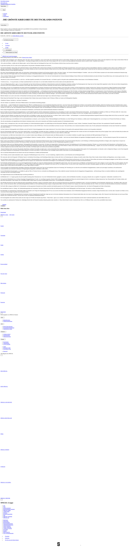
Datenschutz (5, 521)
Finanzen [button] (3, 331)
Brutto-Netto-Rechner (7, 326)
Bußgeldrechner (6, 320)
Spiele (4, 346)
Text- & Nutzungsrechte (8, 533)
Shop (4, 506)
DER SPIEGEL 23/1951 (18, 35)
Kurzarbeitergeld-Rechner (8, 327)
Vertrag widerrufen (7, 527)
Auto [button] (2, 317)
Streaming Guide (6, 347)
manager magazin (7, 508)
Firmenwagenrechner (7, 321)
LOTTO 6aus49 (6, 344)
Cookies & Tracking (7, 528)
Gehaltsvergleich (6, 334)
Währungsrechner (7, 336)
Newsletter (5, 529)
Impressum (5, 520)
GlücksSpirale (6, 343)
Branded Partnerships (7, 514)
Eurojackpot (5, 342)
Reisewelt (5, 351)
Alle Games (11, 214)
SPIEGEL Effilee (7, 510)
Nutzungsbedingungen (8, 523)
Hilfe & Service (6, 532)
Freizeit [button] (2, 339)
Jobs (4, 515)
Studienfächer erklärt (7, 329)
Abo (4, 505)
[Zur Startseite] (1, 204)
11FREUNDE (6, 511)
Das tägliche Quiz (7, 349)
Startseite (4, 204)
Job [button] (2, 323)
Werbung (5, 512)
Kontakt (5, 530)
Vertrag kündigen (7, 526)
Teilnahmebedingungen (8, 524)
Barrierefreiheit (6, 522)
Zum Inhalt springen (5, 1)
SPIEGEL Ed (6, 517)
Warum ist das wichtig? (27, 57)
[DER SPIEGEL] (5, 7)
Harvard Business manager (9, 509)
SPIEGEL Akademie (7, 516)
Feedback (3, 205)
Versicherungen (6, 335)
